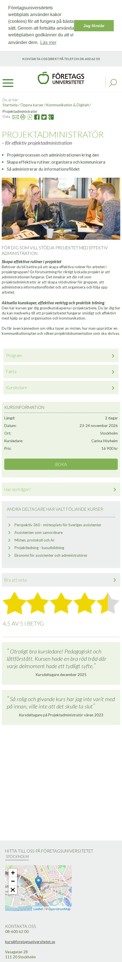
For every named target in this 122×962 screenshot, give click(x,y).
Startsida (10, 105)
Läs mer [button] (48, 42)
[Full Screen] (13, 890)
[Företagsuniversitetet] (61, 77)
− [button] (13, 881)
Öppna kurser (31, 105)
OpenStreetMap (59, 908)
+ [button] (13, 872)
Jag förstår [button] (93, 25)
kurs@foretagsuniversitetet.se (30, 941)
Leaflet (38, 908)
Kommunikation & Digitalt (67, 105)
